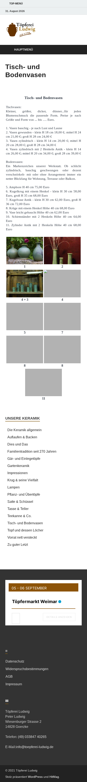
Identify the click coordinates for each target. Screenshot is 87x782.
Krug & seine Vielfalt (22, 480)
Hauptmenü (23, 49)
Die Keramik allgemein (24, 430)
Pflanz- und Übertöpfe (23, 494)
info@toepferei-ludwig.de (34, 747)
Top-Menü (16, 3)
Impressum (13, 684)
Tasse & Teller (18, 509)
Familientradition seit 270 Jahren (31, 451)
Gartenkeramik (18, 466)
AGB (9, 676)
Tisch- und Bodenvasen (25, 523)
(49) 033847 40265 (31, 737)
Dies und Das (17, 444)
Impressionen (17, 473)
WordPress (35, 776)
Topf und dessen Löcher (25, 530)
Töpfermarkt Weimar (34, 601)
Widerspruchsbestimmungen (26, 669)
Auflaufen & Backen (22, 437)
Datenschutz (14, 661)
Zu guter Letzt (17, 544)
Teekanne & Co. (19, 516)
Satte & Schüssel (20, 501)
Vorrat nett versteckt (22, 537)
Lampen (13, 487)
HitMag (54, 776)
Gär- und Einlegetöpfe (23, 458)
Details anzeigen (59, 617)
